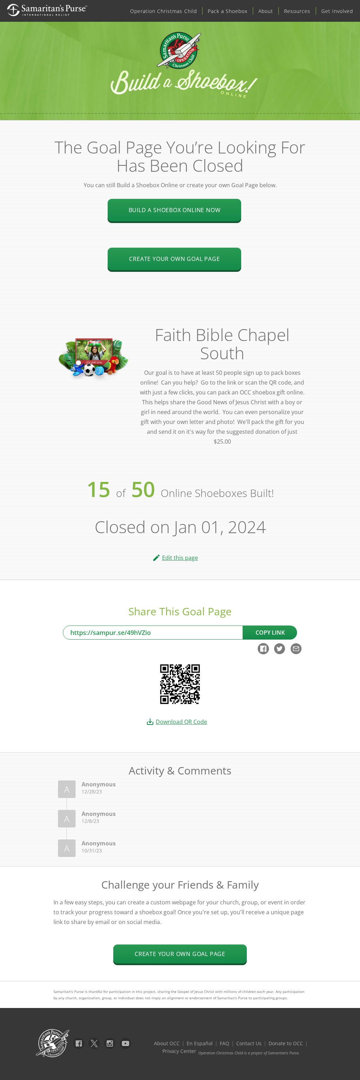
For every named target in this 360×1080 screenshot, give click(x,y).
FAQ (224, 1043)
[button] (180, 558)
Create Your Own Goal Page (174, 259)
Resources (297, 11)
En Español (200, 1043)
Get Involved (337, 11)
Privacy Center (179, 1051)
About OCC (167, 1043)
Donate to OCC (286, 1043)
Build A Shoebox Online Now (175, 210)
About (265, 11)
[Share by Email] (296, 652)
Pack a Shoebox (228, 11)
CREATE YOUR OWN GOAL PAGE (180, 954)
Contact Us (249, 1043)
